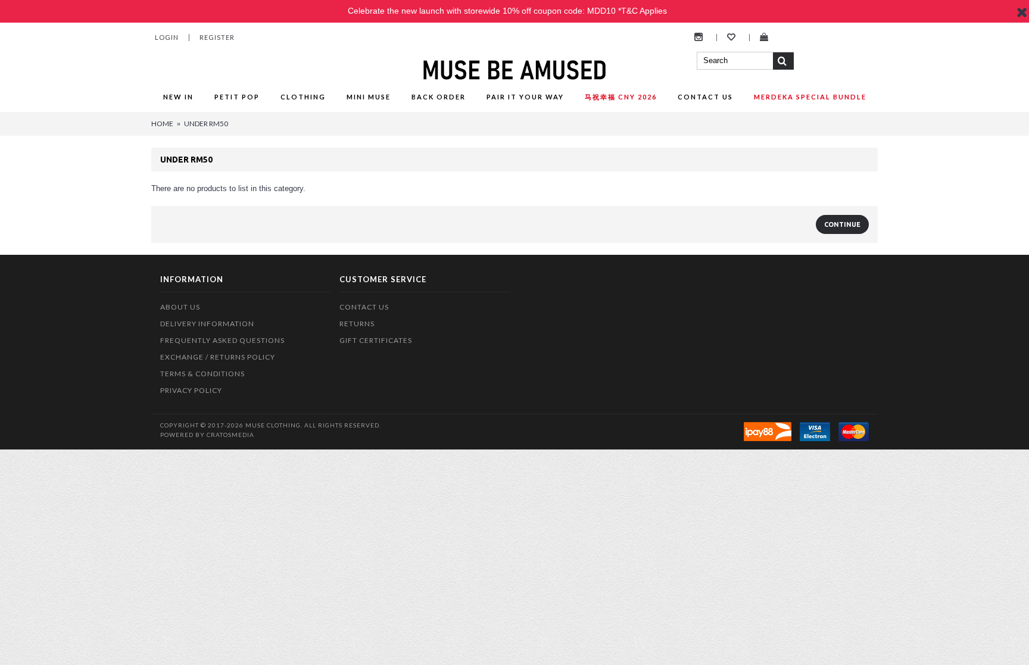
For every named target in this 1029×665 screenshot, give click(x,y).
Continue (842, 224)
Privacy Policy (191, 390)
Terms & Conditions (202, 373)
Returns (357, 323)
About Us (180, 306)
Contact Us (364, 306)
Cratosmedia (230, 434)
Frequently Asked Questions (222, 340)
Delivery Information (207, 323)
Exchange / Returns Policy (217, 356)
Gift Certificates (375, 340)
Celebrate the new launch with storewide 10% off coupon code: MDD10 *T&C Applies (507, 10)
